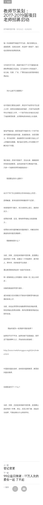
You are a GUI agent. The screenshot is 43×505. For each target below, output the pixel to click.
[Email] (24, 489)
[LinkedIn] (15, 489)
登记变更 (9, 468)
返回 (9, 2)
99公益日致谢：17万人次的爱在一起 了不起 (21, 477)
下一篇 (6, 473)
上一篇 (6, 465)
